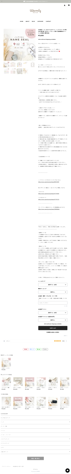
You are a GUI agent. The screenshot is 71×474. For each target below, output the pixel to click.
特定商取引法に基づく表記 (18, 466)
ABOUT (27, 21)
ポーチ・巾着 (4, 426)
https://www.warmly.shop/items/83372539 (48, 182)
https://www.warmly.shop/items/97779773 (48, 199)
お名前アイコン (42, 309)
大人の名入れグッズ (5, 417)
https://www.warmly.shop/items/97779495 (48, 193)
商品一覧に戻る (35, 458)
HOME (21, 21)
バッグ (2, 422)
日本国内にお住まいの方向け (53, 332)
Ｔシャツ (3, 430)
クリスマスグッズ (5, 443)
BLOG (33, 21)
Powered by (34, 471)
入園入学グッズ (4, 451)
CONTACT (48, 21)
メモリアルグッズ (5, 439)
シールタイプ (41, 281)
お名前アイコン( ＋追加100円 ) (46, 316)
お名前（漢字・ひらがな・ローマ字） (48, 296)
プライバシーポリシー (6, 466)
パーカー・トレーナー (6, 434)
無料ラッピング (42, 288)
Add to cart (53, 328)
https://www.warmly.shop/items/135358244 (48, 209)
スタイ (2, 447)
